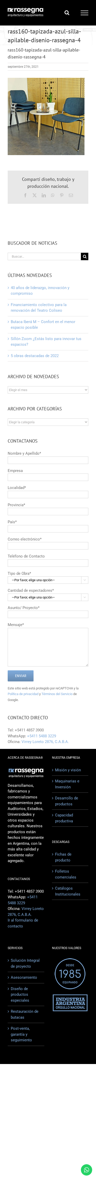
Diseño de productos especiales (20, 994)
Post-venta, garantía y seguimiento (21, 1034)
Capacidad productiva (64, 818)
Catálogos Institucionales (67, 891)
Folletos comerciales (65, 874)
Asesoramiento (24, 977)
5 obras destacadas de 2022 (35, 355)
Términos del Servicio (56, 694)
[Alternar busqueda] (67, 12)
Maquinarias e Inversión (67, 784)
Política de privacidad (23, 694)
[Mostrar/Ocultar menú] (84, 13)
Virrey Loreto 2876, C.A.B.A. (45, 741)
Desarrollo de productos (66, 801)
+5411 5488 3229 (41, 736)
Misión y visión (68, 770)
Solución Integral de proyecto (25, 963)
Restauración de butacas (24, 1014)
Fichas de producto (63, 857)
